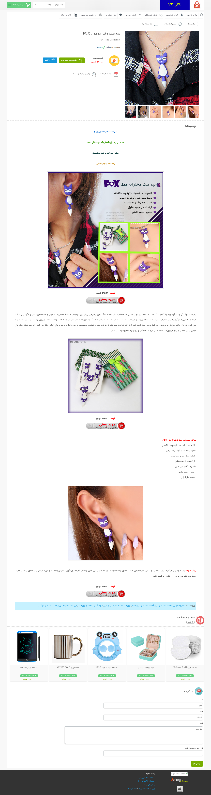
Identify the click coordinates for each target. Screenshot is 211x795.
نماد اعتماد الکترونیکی (147, 777)
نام (202, 700)
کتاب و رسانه (66, 15)
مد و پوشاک (111, 15)
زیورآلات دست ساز (148, 605)
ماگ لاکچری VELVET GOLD (68, 668)
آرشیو (190, 622)
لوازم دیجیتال (151, 15)
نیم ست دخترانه (70, 605)
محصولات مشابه (170, 24)
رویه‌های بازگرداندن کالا (146, 781)
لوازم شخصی (172, 15)
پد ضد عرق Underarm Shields (184, 668)
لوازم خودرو (131, 15)
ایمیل (201, 711)
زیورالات (135, 605)
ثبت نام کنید (132, 788)
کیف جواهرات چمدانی (146, 668)
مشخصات (191, 24)
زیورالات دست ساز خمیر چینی (117, 605)
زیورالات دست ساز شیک (50, 605)
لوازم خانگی (192, 15)
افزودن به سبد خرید (69, 60)
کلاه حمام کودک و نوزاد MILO (107, 668)
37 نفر (47, 60)
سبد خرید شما (19, 5)
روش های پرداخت (148, 785)
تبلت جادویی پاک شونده (29, 668)
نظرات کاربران (146, 24)
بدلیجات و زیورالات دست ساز (171, 605)
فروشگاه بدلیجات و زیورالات (91, 605)
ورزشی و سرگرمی (88, 15)
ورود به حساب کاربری (147, 788)
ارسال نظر (197, 764)
